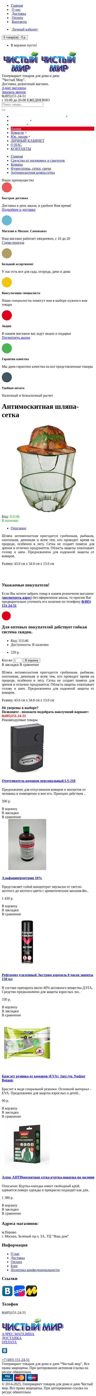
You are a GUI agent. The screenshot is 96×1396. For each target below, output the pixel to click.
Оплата (16, 1262)
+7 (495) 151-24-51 (16, 1360)
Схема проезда (13, 242)
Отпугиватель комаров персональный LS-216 (38, 781)
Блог (14, 1266)
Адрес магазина (14, 88)
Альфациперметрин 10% (22, 878)
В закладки (10, 665)
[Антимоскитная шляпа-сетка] (46, 512)
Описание (18, 528)
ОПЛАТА (9, 1342)
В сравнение (29, 665)
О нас (15, 1254)
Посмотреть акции (16, 337)
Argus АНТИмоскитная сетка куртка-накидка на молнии (48, 1177)
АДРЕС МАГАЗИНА (18, 1334)
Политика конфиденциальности (35, 1270)
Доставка (18, 1258)
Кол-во (7, 660)
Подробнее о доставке (18, 209)
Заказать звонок (14, 92)
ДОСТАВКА (12, 1338)
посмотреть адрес (17, 597)
